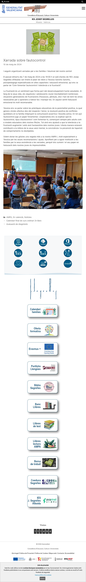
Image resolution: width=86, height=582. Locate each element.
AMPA (9, 217)
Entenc (42, 578)
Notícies (28, 217)
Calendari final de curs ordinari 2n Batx (23, 221)
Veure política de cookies (43, 575)
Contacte (60, 553)
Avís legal (15, 553)
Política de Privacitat (26, 553)
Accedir (6, 2)
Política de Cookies (41, 553)
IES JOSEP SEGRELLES (43, 19)
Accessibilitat (69, 553)
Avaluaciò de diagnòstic (17, 224)
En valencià (18, 217)
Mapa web (52, 553)
